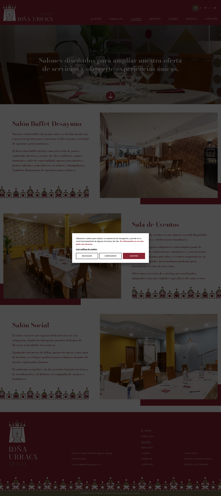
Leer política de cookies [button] (86, 249)
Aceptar (134, 256)
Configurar (110, 256)
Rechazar (87, 256)
